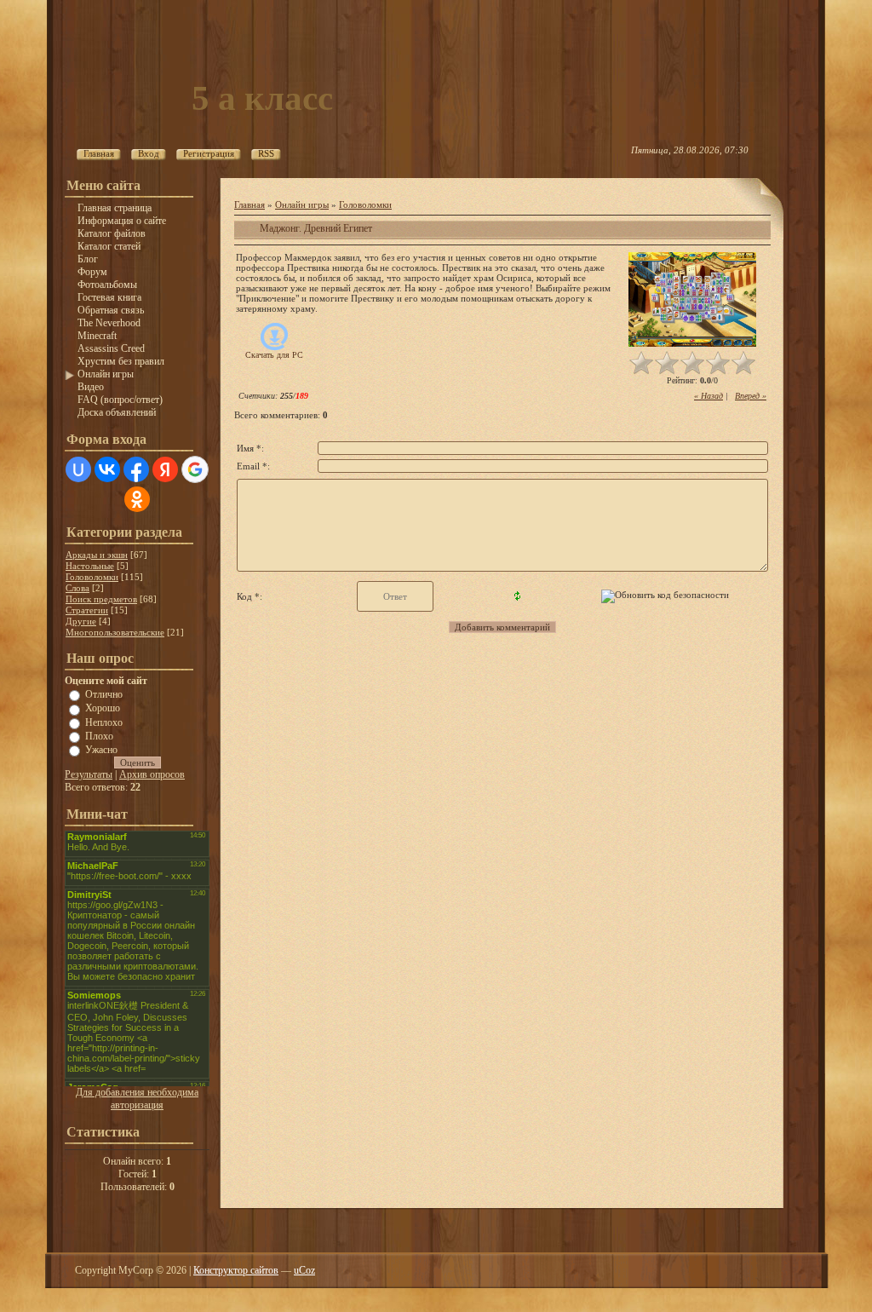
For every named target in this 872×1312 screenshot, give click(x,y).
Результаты (88, 774)
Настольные (90, 566)
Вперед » (750, 395)
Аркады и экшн (97, 555)
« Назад (708, 395)
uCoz (304, 1270)
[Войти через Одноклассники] (137, 499)
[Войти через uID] (78, 469)
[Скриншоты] (692, 299)
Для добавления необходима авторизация (137, 1098)
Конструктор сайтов (235, 1270)
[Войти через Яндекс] (165, 469)
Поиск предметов (101, 599)
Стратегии (87, 610)
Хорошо (102, 708)
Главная (249, 204)
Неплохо (104, 722)
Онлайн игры (302, 204)
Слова (77, 588)
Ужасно (101, 750)
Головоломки (92, 577)
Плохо (99, 736)
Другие (81, 621)
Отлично (104, 694)
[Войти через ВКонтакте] (107, 469)
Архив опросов (152, 774)
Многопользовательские (115, 632)
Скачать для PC (274, 355)
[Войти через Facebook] (136, 469)
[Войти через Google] (195, 469)
